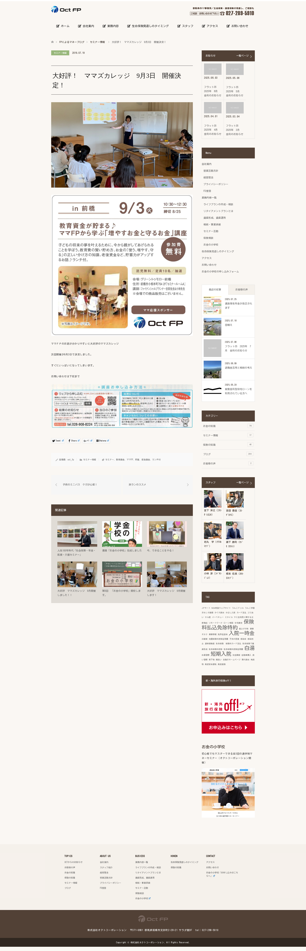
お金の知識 (227, 426)
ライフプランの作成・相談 (218, 204)
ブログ (227, 454)
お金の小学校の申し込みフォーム (220, 271)
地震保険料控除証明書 (218, 639)
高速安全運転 (211, 664)
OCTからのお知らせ (73, 862)
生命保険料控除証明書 (233, 649)
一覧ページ (242, 55)
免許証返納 (223, 634)
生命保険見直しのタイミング (150, 26)
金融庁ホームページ (231, 660)
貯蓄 (137, 459)
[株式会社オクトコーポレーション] (81, 9)
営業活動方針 (210, 171)
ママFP (130, 459)
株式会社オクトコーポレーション (147, 942)
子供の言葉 (234, 639)
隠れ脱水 (246, 660)
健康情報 (213, 634)
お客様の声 (241, 289)
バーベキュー (218, 617)
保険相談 (208, 238)
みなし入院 (230, 612)
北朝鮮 (205, 639)
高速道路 (222, 664)
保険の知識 (227, 444)
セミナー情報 (60, 53)
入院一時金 (241, 633)
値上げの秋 (244, 629)
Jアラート (206, 608)
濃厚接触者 (210, 643)
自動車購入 (246, 655)
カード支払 (241, 612)
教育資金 (120, 459)
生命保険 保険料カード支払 (228, 643)
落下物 (212, 660)
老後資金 (145, 459)
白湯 (249, 648)
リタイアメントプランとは (218, 211)
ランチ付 (156, 459)
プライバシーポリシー (215, 184)
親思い (219, 660)
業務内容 (112, 26)
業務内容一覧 (209, 197)
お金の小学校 (210, 244)
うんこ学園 (250, 608)
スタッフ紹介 (106, 867)
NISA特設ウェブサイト (221, 608)
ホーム (64, 26)
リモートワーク (215, 623)
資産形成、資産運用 (214, 218)
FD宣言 (207, 191)
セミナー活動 (210, 231)
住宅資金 (238, 623)
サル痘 (208, 617)
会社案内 (87, 26)
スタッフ (187, 26)
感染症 (243, 639)
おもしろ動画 (207, 612)
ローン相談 (228, 623)
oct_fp (70, 459)
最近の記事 (215, 289)
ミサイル (229, 617)
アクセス (211, 26)
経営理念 (208, 177)
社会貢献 (236, 655)
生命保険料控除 (215, 649)
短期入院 (221, 653)
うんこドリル (238, 608)
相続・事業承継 (212, 224)
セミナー (109, 459)
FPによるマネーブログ (71, 42)
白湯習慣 (205, 655)
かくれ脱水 (219, 612)
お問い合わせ (239, 26)
